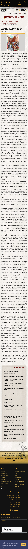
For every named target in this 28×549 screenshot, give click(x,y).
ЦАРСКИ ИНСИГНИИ (8, 399)
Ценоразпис (4, 473)
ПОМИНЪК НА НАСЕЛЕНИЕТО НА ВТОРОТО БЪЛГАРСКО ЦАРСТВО (13, 421)
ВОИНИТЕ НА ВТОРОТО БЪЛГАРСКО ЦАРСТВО (13, 413)
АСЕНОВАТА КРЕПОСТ (8, 402)
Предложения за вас (6, 481)
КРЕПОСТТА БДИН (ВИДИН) (9, 393)
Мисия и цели (4, 483)
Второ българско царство (10, 439)
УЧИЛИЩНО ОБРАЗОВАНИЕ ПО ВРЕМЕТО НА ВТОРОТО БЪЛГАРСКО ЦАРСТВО (13, 416)
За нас (9, 13)
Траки (16, 473)
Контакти (3, 487)
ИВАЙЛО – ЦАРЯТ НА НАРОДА (10, 396)
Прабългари (18, 477)
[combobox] (2, 540)
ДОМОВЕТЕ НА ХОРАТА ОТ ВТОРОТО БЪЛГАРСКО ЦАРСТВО (14, 435)
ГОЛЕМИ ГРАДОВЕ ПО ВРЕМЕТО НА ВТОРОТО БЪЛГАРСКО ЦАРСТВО (13, 406)
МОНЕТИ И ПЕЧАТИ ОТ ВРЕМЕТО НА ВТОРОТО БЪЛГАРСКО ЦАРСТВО (13, 384)
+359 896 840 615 (6, 517)
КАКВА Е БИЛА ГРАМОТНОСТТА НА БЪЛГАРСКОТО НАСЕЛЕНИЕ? (11, 372)
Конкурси (3, 471)
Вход (21, 2)
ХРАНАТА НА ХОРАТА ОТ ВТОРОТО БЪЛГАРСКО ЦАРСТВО (13, 426)
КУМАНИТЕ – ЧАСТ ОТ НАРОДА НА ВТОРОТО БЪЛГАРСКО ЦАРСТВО (13, 380)
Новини (3, 479)
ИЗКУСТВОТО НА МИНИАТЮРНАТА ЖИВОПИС (13, 376)
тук (22, 458)
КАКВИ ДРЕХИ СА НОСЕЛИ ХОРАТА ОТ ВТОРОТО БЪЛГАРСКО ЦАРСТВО (14, 430)
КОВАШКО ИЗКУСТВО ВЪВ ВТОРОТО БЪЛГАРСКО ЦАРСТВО (14, 389)
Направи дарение (6, 5)
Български (23, 5)
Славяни (17, 479)
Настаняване (24, 13)
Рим (16, 475)
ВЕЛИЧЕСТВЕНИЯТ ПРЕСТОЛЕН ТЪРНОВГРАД (13, 410)
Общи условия (4, 489)
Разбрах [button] (23, 544)
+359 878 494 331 (16, 517)
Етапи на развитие (6, 485)
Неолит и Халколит (20, 471)
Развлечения (4, 475)
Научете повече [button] (6, 546)
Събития (15, 13)
